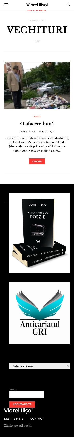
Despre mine (13, 418)
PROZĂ (37, 117)
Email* (13, 389)
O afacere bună (37, 124)
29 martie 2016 (27, 132)
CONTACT (37, 418)
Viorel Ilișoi (37, 5)
